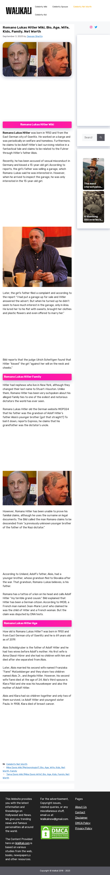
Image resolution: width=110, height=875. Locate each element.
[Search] (101, 137)
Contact (80, 812)
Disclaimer (81, 817)
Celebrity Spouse (60, 6)
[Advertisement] (37, 100)
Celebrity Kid (41, 15)
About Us (81, 807)
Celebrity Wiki (41, 6)
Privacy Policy (83, 828)
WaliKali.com (22, 843)
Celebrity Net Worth (82, 6)
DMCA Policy (82, 823)
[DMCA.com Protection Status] (55, 838)
